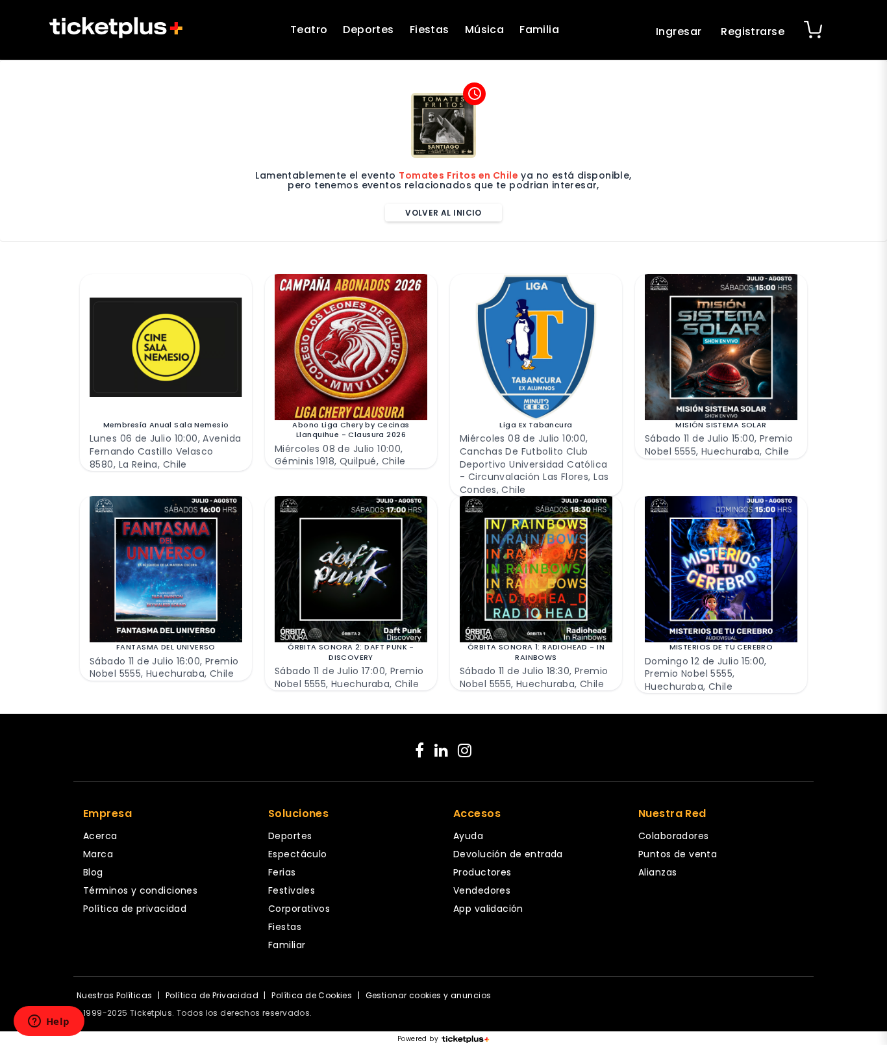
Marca (98, 854)
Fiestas (429, 29)
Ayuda (468, 835)
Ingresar (678, 31)
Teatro (309, 29)
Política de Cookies (311, 995)
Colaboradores (673, 835)
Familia (539, 29)
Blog (93, 872)
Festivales (291, 890)
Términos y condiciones (140, 890)
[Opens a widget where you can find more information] (48, 1022)
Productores (482, 872)
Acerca (100, 835)
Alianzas (657, 872)
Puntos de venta (677, 854)
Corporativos (299, 908)
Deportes (368, 29)
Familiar (286, 944)
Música (485, 29)
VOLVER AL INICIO (443, 212)
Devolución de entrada (508, 854)
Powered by (417, 1039)
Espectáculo (297, 854)
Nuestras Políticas (115, 995)
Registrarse (752, 31)
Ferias (282, 872)
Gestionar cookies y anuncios (429, 995)
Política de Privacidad (212, 995)
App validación (488, 908)
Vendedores (481, 890)
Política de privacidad (134, 908)
